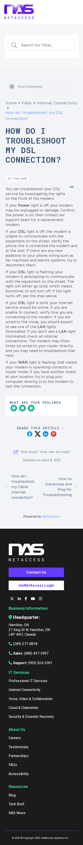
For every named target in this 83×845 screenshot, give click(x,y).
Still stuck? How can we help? (45, 452)
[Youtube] (33, 599)
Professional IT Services (28, 681)
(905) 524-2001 (40, 663)
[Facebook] (26, 599)
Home (11, 103)
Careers (15, 738)
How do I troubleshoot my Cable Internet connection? (22, 487)
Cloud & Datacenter (23, 708)
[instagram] (40, 599)
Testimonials (19, 747)
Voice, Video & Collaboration (30, 699)
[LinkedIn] (19, 599)
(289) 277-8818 (25, 644)
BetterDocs (51, 516)
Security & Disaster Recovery (31, 716)
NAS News (17, 813)
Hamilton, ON (19, 625)
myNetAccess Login (36, 585)
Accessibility (19, 774)
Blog (12, 795)
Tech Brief (16, 804)
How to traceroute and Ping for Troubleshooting (57, 487)
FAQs (27, 103)
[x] (12, 599)
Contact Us (36, 572)
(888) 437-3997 (36, 653)
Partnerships (19, 756)
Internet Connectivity (57, 103)
